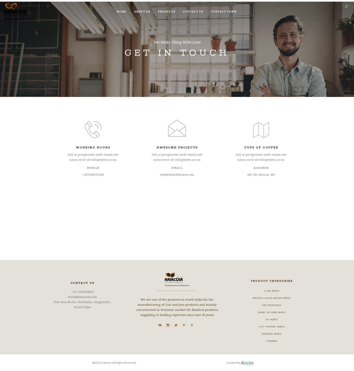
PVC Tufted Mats (272, 326)
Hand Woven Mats (272, 312)
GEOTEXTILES (271, 305)
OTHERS (271, 341)
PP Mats (272, 319)
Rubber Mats (271, 333)
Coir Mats (271, 290)
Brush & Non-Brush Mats (272, 298)
